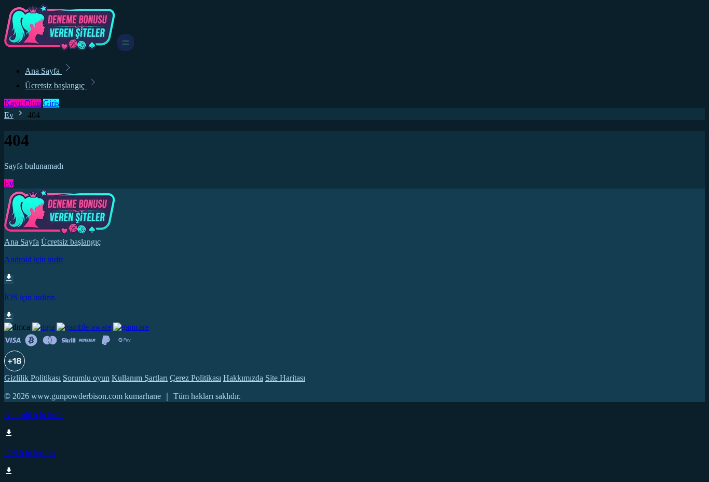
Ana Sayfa (43, 70)
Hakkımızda (243, 377)
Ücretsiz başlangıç (56, 85)
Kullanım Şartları (140, 377)
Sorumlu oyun (86, 377)
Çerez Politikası (195, 377)
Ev (8, 115)
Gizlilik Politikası (32, 377)
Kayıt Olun (22, 103)
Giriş (51, 103)
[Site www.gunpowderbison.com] (59, 48)
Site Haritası (285, 377)
